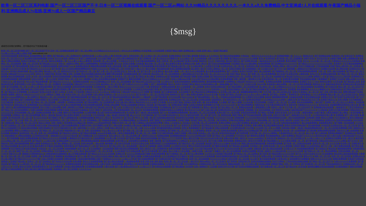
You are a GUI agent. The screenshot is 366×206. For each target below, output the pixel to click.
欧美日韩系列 (160, 66)
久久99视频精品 (317, 120)
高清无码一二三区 (219, 89)
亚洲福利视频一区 (285, 56)
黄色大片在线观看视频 (93, 161)
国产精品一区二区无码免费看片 (15, 110)
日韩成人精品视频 (111, 105)
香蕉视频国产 (194, 128)
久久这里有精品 (313, 146)
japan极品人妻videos (132, 125)
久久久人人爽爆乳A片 (319, 89)
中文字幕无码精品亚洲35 (276, 105)
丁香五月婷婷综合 (355, 107)
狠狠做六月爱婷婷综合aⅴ (33, 154)
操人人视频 (118, 100)
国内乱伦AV (308, 56)
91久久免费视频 (320, 94)
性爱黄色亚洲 (88, 56)
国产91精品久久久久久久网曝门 (136, 84)
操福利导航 (163, 100)
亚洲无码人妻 (252, 66)
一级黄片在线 (196, 151)
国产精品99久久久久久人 (60, 82)
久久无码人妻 (251, 164)
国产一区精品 (232, 71)
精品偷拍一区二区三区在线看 (202, 112)
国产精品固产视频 (188, 76)
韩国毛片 (203, 61)
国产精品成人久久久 (48, 64)
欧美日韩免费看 (158, 154)
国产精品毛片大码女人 (69, 133)
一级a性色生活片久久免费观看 (271, 61)
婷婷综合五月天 (68, 71)
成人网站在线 (342, 69)
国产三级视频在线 (69, 118)
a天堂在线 (302, 167)
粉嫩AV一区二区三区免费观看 (227, 151)
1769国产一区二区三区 (277, 102)
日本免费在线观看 (9, 79)
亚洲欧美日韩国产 (254, 100)
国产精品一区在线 (234, 94)
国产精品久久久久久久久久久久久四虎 (315, 64)
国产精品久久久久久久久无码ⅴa (215, 125)
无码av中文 (314, 74)
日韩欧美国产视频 (179, 105)
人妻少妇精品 (221, 120)
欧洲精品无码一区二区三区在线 (183, 100)
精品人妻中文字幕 (191, 138)
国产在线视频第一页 (251, 69)
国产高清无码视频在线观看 (247, 167)
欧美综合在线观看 (163, 167)
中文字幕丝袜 (7, 102)
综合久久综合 (187, 97)
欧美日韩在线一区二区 (271, 79)
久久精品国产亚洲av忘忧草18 (41, 92)
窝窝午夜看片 (41, 100)
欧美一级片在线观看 (42, 76)
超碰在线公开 (20, 105)
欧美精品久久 (47, 143)
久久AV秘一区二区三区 (320, 61)
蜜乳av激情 (35, 143)
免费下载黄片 (155, 120)
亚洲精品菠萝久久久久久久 (68, 141)
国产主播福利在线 (169, 92)
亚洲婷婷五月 (357, 76)
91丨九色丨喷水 (77, 151)
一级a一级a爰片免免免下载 (117, 115)
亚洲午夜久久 (121, 141)
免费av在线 (350, 79)
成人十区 (310, 133)
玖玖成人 (186, 123)
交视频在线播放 (157, 164)
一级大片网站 (112, 87)
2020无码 (189, 167)
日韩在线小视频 (288, 128)
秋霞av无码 (266, 156)
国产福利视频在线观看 (77, 97)
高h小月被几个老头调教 (50, 107)
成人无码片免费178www (40, 89)
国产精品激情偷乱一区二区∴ (207, 97)
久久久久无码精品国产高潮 (199, 136)
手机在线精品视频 (308, 79)
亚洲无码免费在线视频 (82, 87)
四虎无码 (292, 105)
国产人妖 (117, 107)
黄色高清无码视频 (149, 138)
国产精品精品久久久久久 (53, 164)
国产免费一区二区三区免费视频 (262, 74)
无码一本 (288, 164)
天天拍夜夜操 (200, 58)
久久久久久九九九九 (126, 94)
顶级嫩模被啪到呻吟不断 (251, 92)
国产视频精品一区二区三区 (284, 71)
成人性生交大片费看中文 (167, 58)
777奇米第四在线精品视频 (296, 161)
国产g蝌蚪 (47, 56)
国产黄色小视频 (134, 156)
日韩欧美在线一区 (271, 146)
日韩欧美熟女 (336, 89)
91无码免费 (30, 125)
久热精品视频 (264, 164)
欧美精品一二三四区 (93, 89)
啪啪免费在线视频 (98, 66)
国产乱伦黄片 (142, 94)
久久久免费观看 (56, 167)
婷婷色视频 (228, 141)
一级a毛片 (142, 146)
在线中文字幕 (279, 115)
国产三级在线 (321, 133)
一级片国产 (319, 102)
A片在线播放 (327, 154)
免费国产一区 (319, 76)
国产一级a (185, 94)
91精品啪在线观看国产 (291, 123)
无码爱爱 (292, 89)
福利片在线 (200, 118)
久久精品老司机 (279, 151)
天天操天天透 (250, 84)
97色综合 (245, 56)
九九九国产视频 (104, 58)
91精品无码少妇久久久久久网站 (332, 141)
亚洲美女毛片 (355, 69)
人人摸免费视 (7, 130)
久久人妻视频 (286, 146)
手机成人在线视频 (128, 105)
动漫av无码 (228, 138)
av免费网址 (230, 82)
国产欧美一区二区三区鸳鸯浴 (289, 58)
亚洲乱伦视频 (203, 76)
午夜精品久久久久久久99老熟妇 (346, 61)
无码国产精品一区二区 (67, 79)
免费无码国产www (66, 66)
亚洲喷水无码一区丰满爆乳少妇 (93, 125)
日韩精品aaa (160, 76)
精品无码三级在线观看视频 (346, 154)
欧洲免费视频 (264, 64)
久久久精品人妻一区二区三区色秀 (16, 141)
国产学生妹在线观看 (252, 115)
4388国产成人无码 (301, 120)
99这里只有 (235, 143)
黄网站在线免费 (246, 107)
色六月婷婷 (53, 100)
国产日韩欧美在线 (249, 61)
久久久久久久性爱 (295, 151)
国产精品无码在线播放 (230, 56)
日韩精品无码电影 (75, 102)
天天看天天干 (289, 148)
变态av (261, 58)
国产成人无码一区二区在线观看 (123, 146)
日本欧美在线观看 (229, 130)
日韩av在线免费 (221, 128)
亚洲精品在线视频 (274, 82)
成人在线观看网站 (310, 123)
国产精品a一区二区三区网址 (245, 154)
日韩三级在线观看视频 (19, 143)
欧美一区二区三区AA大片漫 (216, 74)
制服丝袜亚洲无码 (334, 84)
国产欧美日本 (7, 105)
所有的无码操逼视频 (61, 76)
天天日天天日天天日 (198, 141)
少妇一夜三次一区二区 (269, 123)
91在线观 (140, 64)
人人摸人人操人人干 (315, 138)
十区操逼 (210, 118)
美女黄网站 (319, 87)
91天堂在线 (338, 82)
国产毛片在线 (160, 115)
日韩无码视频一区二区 (348, 151)
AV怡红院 (325, 125)
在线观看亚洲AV (326, 123)
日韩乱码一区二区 (78, 120)
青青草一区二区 (213, 130)
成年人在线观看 (183, 87)
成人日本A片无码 (26, 146)
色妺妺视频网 (70, 148)
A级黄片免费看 (163, 146)
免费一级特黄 (155, 141)
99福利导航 (49, 74)
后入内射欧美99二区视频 (146, 100)
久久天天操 (86, 115)
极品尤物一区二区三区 (155, 64)
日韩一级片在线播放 (336, 71)
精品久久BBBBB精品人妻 (206, 84)
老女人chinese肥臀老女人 (15, 97)
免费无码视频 (174, 148)
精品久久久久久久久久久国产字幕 (134, 87)
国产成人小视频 (235, 102)
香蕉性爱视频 (236, 125)
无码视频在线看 (130, 74)
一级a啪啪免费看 (132, 161)
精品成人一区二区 (52, 71)
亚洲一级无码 (286, 120)
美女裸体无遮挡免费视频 (35, 58)
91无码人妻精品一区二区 (217, 69)
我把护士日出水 (149, 136)
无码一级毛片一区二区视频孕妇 (153, 148)
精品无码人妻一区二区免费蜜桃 (165, 74)
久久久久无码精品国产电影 (138, 154)
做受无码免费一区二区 (197, 115)
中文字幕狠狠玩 (355, 100)
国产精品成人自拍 (352, 82)
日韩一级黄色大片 (356, 128)
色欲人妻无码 (116, 128)
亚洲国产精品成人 (18, 161)
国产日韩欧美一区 (147, 58)
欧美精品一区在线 (145, 105)
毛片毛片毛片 (322, 58)
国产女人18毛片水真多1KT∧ (307, 154)
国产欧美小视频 (133, 138)
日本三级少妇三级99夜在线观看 (38, 169)
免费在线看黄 (24, 79)
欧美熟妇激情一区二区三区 (129, 110)
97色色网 (80, 92)
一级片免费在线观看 (341, 146)
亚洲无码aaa (23, 56)
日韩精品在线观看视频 (231, 97)
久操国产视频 (335, 58)
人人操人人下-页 (146, 167)
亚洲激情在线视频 (73, 164)
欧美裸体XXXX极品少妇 (75, 123)
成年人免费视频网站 (89, 64)
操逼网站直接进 (82, 66)
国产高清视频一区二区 (16, 87)
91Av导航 (250, 128)
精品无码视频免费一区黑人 (20, 76)
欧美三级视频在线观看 (180, 69)
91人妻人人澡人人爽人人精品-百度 (16, 53)
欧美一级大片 (348, 138)
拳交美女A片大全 (192, 110)
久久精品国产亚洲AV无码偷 (185, 61)
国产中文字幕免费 (149, 151)
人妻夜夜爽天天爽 (262, 107)
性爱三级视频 (37, 110)
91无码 (15, 167)
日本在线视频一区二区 (24, 112)
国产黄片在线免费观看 (144, 159)
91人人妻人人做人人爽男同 (80, 61)
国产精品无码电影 (257, 89)
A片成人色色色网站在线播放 (104, 79)
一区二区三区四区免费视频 (300, 84)
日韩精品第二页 (116, 69)
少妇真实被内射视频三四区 (89, 159)
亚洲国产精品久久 (328, 100)
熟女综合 (332, 148)
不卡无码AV (240, 136)
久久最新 (223, 102)
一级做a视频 (223, 84)
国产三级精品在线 (88, 58)
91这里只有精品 (195, 105)
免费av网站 (257, 125)
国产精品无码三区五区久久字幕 (146, 82)
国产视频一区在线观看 (344, 123)
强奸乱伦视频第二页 (58, 61)
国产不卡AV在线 (179, 107)
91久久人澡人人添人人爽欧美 (256, 94)
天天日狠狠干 (184, 92)
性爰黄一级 (36, 156)
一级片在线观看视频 (296, 118)
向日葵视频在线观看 (94, 167)
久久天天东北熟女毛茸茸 (256, 118)
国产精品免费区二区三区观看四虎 (243, 87)
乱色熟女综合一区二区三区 (232, 66)
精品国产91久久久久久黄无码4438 (311, 136)
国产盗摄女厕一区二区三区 (272, 167)
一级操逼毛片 (340, 107)
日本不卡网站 (278, 161)
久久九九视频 (150, 130)
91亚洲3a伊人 (282, 159)
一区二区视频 (197, 87)
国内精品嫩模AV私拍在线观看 (320, 167)
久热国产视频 (183, 120)
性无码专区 (270, 58)
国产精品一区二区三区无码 (51, 130)
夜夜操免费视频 (107, 141)
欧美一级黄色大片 (71, 58)
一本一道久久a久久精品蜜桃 (192, 71)
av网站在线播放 (24, 136)
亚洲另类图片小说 (22, 84)
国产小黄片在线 (334, 136)
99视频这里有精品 (110, 120)
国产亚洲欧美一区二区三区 (313, 164)
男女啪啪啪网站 (273, 136)
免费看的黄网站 (198, 82)
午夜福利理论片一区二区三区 (292, 133)
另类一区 (322, 71)
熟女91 (171, 84)
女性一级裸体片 (201, 167)
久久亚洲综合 (158, 71)
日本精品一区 (256, 146)
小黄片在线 (109, 167)
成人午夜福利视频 (73, 105)
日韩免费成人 (306, 94)
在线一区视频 (74, 74)
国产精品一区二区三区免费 (43, 102)
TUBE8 (4, 154)
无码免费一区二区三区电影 (105, 61)
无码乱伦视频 (129, 64)
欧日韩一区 (345, 143)
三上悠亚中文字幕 (211, 66)
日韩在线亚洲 (53, 125)
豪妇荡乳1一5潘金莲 (141, 97)
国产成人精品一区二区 (228, 107)
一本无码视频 (355, 112)
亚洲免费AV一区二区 (59, 120)
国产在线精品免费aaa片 (276, 89)
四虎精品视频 (163, 136)
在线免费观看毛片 (40, 167)
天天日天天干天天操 (224, 118)
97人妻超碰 (322, 110)
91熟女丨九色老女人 (172, 123)
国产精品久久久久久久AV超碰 (101, 154)
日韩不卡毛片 (309, 58)
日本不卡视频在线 (306, 66)
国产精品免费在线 (180, 159)
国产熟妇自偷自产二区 (85, 146)
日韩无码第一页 (136, 56)
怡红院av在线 (187, 148)
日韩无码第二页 (109, 110)
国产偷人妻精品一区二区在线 (67, 143)
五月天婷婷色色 (100, 136)
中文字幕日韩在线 (165, 133)
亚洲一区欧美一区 (164, 61)
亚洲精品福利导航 (328, 74)
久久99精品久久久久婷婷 (274, 100)
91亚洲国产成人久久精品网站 (244, 64)
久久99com (104, 92)
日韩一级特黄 (239, 79)
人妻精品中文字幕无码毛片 (308, 69)
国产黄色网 (311, 130)
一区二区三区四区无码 (159, 94)
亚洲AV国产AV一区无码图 (228, 112)
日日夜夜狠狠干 (342, 167)
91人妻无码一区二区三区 (30, 164)
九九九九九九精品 (218, 159)
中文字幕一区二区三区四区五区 (277, 92)
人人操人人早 (127, 159)
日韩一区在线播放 (93, 130)
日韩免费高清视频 (274, 143)
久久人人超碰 (149, 128)
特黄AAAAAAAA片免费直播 (202, 156)
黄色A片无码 (25, 167)
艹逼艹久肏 (18, 120)
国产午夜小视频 (215, 141)
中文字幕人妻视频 (190, 56)
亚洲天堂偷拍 (235, 69)
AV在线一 (70, 92)
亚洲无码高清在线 (227, 133)
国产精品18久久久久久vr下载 (27, 159)
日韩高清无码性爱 (249, 112)
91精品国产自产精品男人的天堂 (98, 107)
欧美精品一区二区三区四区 (66, 169)
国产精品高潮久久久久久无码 (281, 154)
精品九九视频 (327, 118)
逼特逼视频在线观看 (215, 82)
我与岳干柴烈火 (233, 61)
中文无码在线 (98, 115)
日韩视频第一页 (94, 120)
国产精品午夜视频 (88, 133)
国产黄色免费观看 (20, 66)
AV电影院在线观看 (48, 66)
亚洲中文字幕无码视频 (338, 110)
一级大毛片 (194, 161)
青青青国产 (155, 87)
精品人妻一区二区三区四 (26, 123)
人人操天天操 (49, 141)
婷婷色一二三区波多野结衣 (99, 123)
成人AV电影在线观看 (77, 154)
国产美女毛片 (102, 146)
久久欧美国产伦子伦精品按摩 (127, 151)
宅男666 (296, 164)
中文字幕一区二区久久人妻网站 (263, 133)
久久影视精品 (199, 130)
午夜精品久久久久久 (111, 159)
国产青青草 (232, 161)
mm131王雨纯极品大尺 (100, 82)
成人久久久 (135, 115)
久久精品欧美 (142, 120)
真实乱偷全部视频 (29, 128)
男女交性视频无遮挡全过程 (93, 74)
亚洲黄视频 (32, 105)
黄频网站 (59, 156)
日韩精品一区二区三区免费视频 (26, 115)
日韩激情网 (239, 118)
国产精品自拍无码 (218, 76)
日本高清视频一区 (266, 110)
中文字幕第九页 (17, 148)
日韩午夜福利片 (45, 128)
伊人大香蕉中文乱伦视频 (253, 97)
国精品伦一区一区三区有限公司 (291, 138)
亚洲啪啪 (339, 115)
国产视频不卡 (54, 118)
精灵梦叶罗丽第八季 (61, 89)
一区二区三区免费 (55, 148)
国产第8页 (55, 69)
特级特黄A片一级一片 (74, 130)
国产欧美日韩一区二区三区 (20, 118)
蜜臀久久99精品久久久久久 (26, 130)
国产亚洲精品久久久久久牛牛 (284, 64)
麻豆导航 (359, 138)
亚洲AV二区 (32, 161)
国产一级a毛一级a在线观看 (147, 112)
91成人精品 (98, 94)
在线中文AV (250, 120)
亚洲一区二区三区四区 (341, 156)
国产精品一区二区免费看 (223, 136)
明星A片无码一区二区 (121, 123)
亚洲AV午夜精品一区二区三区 (34, 61)
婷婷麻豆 (14, 133)
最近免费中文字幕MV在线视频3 (49, 146)
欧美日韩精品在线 (312, 97)
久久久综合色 (167, 125)
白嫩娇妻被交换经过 (151, 125)
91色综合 (42, 148)
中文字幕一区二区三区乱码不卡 (298, 107)
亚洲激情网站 (36, 56)
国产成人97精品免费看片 (12, 169)
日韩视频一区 (251, 110)
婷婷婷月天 (175, 94)
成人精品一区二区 (267, 87)
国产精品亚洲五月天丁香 (308, 100)
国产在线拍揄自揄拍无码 (164, 118)
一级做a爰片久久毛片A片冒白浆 (63, 136)
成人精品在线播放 (305, 87)
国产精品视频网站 (245, 105)
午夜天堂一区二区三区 (262, 76)
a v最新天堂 (291, 100)
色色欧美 (360, 102)
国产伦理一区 (214, 115)
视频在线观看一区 (236, 164)
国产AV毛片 (352, 141)
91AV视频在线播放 (127, 120)
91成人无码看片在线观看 (52, 159)
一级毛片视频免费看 (126, 133)
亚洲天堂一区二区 (320, 143)
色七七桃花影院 (275, 130)
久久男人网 (111, 138)
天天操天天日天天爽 (174, 164)
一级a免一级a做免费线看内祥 (309, 128)
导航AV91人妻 (342, 130)
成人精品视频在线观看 (273, 125)
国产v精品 (162, 151)
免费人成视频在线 (350, 58)
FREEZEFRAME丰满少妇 (211, 138)
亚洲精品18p (350, 133)
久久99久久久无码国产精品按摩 (218, 154)
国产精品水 (140, 76)
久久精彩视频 (90, 112)
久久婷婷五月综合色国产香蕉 (145, 89)
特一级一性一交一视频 (146, 133)
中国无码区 (220, 61)
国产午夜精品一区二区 (176, 154)
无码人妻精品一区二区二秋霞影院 (46, 84)
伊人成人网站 (7, 159)
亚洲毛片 (185, 125)
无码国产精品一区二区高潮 (202, 120)
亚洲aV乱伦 (34, 66)
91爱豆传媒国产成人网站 (337, 112)
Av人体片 (254, 159)
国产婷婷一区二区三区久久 (180, 130)
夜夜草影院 (69, 146)
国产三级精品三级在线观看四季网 (147, 123)
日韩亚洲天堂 (244, 161)
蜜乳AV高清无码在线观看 (199, 146)
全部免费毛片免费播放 (138, 141)
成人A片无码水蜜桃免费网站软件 (76, 69)
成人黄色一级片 (198, 69)
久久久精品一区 (186, 58)
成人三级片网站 (36, 71)
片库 (265, 130)
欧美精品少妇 (189, 64)
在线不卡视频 (180, 133)
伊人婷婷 (292, 102)
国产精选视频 (173, 76)
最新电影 (291, 69)
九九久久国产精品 (175, 102)
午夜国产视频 (299, 146)
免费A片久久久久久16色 (321, 159)
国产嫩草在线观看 (220, 146)
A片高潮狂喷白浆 (237, 128)
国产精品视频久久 (271, 141)
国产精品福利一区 (162, 105)
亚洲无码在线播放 (344, 120)
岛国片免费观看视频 (29, 138)
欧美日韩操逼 (265, 66)
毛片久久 (58, 58)
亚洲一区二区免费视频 (48, 133)
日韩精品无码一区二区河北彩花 (213, 164)
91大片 (211, 61)
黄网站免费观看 (340, 159)
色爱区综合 (115, 92)
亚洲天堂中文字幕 (226, 167)
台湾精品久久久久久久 (286, 87)
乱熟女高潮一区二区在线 (238, 159)
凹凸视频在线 (165, 107)
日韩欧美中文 (357, 143)
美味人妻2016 (120, 156)
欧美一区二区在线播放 (121, 82)
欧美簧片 (338, 64)
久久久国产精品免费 (203, 148)
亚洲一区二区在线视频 (199, 159)
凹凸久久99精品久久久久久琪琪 (156, 79)
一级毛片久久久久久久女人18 (263, 56)
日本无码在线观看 (9, 56)
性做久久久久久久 (100, 69)
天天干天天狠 (294, 112)
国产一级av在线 (115, 125)
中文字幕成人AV (61, 151)
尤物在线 (257, 148)
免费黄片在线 (63, 110)
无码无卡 (39, 74)
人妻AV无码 (104, 164)
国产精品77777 (236, 84)
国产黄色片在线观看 (62, 87)
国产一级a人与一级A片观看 (143, 69)
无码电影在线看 (106, 64)
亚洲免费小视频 (313, 118)
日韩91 (184, 128)
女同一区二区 (83, 148)
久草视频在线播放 (86, 118)
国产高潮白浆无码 (163, 159)
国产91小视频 (246, 148)
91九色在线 (6, 66)
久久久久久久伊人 (228, 105)
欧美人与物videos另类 (180, 79)
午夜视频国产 (323, 79)
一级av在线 (99, 143)
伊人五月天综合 (40, 118)
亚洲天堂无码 (281, 112)
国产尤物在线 (144, 74)
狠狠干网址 (237, 115)
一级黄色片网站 (72, 64)
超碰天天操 (41, 125)
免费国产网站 (277, 164)
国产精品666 (291, 167)
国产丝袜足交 (321, 148)
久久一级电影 (84, 79)
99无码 (50, 58)
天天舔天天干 (128, 107)
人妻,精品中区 (18, 82)
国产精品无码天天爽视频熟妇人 (205, 92)
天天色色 (121, 138)
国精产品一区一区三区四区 (28, 151)
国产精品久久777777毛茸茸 (170, 138)
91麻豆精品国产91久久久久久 (303, 110)
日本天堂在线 (124, 143)
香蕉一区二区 (30, 120)
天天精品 (247, 125)
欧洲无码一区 (337, 56)
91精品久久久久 (92, 92)
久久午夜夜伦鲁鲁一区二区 (292, 141)
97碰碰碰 (152, 146)
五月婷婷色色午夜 (40, 136)
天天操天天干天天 (126, 61)
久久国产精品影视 (159, 97)
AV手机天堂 (255, 156)
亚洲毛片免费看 (249, 151)
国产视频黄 (155, 92)
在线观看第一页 (218, 100)
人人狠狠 (276, 128)
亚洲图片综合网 (328, 69)
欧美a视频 (77, 161)
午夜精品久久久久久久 (307, 105)
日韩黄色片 (129, 100)
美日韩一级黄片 (264, 151)
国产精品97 (37, 141)
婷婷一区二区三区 (322, 156)
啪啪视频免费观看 (280, 97)
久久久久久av (43, 120)
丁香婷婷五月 (293, 94)
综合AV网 (261, 84)
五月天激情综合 (191, 164)
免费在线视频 (70, 159)
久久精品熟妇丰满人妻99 (323, 115)
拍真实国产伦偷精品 (79, 110)
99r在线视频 (67, 84)
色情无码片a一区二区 (235, 100)
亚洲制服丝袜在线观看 (323, 107)
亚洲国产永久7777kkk (309, 82)
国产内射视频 (13, 138)
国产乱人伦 (218, 148)
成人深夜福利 (265, 71)
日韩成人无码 (190, 102)
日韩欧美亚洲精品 (236, 120)
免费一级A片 (201, 64)
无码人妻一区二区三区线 (19, 156)
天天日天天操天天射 (140, 143)
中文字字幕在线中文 (62, 128)
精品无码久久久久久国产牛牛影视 (151, 102)
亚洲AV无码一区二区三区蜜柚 (78, 94)
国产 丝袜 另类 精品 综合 (331, 92)
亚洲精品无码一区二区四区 (239, 76)
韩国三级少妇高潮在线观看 (253, 143)
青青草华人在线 (282, 110)
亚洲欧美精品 (175, 56)
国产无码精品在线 (322, 56)
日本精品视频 (204, 100)
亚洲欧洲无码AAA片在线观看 (231, 110)
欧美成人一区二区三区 (208, 133)
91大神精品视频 (169, 120)
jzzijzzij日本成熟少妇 (106, 133)
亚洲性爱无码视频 (291, 79)
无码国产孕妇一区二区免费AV (100, 76)
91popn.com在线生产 (256, 138)
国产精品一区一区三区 (347, 74)
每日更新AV (117, 118)
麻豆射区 (254, 123)
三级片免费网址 (288, 136)
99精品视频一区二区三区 (268, 120)
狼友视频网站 (303, 89)
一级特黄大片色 (253, 79)
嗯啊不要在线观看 (114, 74)
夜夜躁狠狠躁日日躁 (277, 118)
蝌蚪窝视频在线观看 (90, 141)
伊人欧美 (130, 112)
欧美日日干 (349, 56)
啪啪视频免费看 (344, 148)
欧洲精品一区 (110, 94)
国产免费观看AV (195, 107)
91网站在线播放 (13, 61)
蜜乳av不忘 (308, 156)
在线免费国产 (10, 136)
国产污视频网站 (27, 100)
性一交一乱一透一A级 (132, 128)
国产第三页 (129, 118)
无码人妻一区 (134, 71)
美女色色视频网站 (305, 102)
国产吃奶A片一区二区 (86, 71)
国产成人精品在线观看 (272, 148)
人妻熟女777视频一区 (54, 94)
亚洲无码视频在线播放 (261, 161)
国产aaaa (118, 64)
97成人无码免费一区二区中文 (99, 100)
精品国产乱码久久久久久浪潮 (299, 76)
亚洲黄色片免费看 (333, 138)
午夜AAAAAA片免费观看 (345, 161)
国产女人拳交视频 (195, 154)
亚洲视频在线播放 (291, 82)
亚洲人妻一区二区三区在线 (176, 161)
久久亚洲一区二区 (263, 128)
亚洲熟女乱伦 (358, 156)
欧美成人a (203, 56)
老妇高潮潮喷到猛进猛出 (227, 156)
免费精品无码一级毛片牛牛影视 (248, 141)
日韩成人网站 (278, 66)
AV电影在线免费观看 (151, 156)
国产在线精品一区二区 (14, 125)
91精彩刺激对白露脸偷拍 (56, 154)
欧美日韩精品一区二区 (238, 89)
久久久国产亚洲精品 (240, 123)
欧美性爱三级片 (121, 56)
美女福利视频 (314, 125)
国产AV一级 (326, 146)
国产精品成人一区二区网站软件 (67, 56)
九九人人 (298, 56)
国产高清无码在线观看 (169, 89)
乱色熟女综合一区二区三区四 (344, 125)
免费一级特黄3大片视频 (72, 107)
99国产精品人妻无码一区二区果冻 (345, 66)
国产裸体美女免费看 (256, 136)
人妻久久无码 (213, 58)
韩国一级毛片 (240, 138)
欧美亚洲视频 (50, 110)
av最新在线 (304, 74)
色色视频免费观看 (150, 110)
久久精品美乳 (196, 66)
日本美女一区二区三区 (124, 76)
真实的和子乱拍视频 (185, 118)
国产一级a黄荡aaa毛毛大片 (126, 167)
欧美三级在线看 (114, 66)
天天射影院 (277, 156)
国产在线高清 (331, 87)
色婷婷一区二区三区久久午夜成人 (340, 102)
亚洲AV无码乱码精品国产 (215, 87)
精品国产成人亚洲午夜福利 (68, 115)
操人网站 (150, 76)
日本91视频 (342, 100)
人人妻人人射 (33, 87)
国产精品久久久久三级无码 (338, 76)
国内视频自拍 (70, 156)
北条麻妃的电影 (296, 97)
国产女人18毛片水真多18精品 (100, 156)
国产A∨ (163, 112)
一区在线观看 (107, 148)
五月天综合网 (174, 97)
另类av (61, 64)
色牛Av (306, 61)
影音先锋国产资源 (294, 61)
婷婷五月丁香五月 (103, 118)
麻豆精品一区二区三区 (111, 84)
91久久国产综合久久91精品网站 (205, 79)
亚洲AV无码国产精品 (248, 71)
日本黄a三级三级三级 (229, 92)
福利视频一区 (111, 143)
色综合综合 (323, 105)
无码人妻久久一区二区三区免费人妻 (124, 136)
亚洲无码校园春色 (182, 82)
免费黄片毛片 (327, 97)
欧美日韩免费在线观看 (92, 105)
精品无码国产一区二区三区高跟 (99, 151)
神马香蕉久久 (130, 164)
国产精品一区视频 (266, 112)
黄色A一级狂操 (210, 107)
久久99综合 (214, 56)
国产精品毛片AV (187, 89)
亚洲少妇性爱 (87, 143)
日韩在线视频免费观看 (307, 71)
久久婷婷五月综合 (179, 146)
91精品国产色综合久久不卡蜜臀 (250, 82)
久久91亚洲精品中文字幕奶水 (175, 156)
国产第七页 (146, 71)
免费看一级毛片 (15, 94)
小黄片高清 (192, 133)
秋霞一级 (201, 102)
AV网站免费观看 (78, 76)
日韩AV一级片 (277, 107)
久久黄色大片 (167, 82)
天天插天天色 (267, 69)
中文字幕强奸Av (341, 118)
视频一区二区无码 (30, 64)
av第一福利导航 (79, 128)
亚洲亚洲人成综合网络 (276, 84)
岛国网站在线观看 (81, 82)
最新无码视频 (135, 79)
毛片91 (183, 115)
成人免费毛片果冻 (174, 64)
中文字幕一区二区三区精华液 (204, 123)
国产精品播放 (178, 167)
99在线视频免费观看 (305, 148)
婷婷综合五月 (319, 84)
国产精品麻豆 (207, 128)
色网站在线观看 (168, 87)
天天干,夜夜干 (95, 110)
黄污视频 (224, 58)
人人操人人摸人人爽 (104, 56)
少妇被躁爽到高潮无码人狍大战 (343, 105)
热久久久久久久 (203, 89)
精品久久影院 (44, 123)
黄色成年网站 (46, 87)
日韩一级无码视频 (130, 66)
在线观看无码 (279, 76)
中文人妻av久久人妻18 (112, 130)
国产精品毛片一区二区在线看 (191, 143)
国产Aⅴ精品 (60, 92)
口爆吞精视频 (117, 164)
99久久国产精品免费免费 (37, 82)
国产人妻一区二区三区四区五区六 (112, 71)
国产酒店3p (13, 164)
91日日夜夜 (244, 156)
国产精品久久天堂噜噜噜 (16, 92)
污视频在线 (9, 123)
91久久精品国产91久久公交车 (51, 105)
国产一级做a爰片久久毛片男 (298, 115)
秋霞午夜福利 (197, 94)
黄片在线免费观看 (267, 159)
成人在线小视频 (172, 71)
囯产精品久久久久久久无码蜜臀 (117, 89)
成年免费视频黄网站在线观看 (26, 107)
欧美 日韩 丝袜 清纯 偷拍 (18, 89)
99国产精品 (235, 74)
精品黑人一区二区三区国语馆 (53, 97)
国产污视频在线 (85, 136)
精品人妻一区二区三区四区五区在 (343, 94)
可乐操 (222, 94)
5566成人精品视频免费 (74, 167)
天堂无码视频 (260, 102)
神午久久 (139, 118)
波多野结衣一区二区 (28, 133)
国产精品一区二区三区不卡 (321, 161)
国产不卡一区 (280, 69)
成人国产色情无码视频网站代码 (111, 112)
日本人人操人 (77, 89)
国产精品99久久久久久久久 (38, 69)
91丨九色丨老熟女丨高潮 (98, 128)
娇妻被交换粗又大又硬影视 (171, 110)
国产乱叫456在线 (231, 148)
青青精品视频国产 (336, 133)
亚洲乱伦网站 (224, 123)
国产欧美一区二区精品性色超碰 (297, 143)
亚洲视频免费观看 (178, 136)
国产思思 (263, 154)
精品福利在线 (163, 69)
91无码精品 (162, 130)
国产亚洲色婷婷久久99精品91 (175, 141)
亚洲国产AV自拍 (337, 79)
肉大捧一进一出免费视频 (294, 130)
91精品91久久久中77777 (33, 94)
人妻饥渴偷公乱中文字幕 (192, 74)
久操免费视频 (99, 138)
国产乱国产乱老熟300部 (287, 74)
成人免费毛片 (33, 97)
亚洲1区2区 (271, 138)
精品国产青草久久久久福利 (217, 143)
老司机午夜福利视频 (19, 71)
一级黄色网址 (307, 112)
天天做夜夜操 (99, 87)
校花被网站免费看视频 (178, 112)
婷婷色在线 (226, 115)
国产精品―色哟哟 (278, 94)
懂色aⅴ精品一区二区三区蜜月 (213, 161)
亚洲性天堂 (330, 120)
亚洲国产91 (123, 79)
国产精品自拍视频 (9, 146)
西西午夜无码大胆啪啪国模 (126, 148)
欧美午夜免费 (143, 164)
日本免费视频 (212, 102)
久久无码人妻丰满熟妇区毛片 (125, 58)
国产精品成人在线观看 (239, 146)
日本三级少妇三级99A (125, 102)
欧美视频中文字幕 (211, 105)
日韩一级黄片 (57, 123)
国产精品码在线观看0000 (120, 97)
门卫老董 (213, 167)
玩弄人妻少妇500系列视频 (146, 107)
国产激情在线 (311, 141)
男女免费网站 (331, 151)
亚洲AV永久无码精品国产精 (250, 130)
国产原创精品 (45, 161)
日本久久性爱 (37, 79)
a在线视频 (354, 130)
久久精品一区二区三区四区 (156, 56)
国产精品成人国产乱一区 (178, 66)
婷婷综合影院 (326, 82)
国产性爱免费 (242, 133)
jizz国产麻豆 (13, 100)
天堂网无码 (195, 125)
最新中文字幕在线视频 (73, 112)
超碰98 (268, 97)
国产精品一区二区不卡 (98, 97)
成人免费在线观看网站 (215, 71)
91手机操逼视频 (146, 66)
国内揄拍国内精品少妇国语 (168, 128)
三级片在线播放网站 (69, 125)
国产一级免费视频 (159, 84)
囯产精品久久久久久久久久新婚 (243, 58)
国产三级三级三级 (209, 110)
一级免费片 (61, 102)
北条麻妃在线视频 (43, 112)
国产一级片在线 (351, 115)
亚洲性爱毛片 (48, 156)
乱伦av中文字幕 (211, 94)
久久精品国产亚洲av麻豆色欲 (72, 100)
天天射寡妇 (95, 148)
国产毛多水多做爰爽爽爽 (219, 64)
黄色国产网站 (61, 74)
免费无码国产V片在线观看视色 (163, 143)
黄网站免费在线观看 (326, 130)
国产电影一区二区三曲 (133, 130)
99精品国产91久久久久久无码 (21, 74)
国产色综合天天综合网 (62, 161)
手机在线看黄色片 (334, 164)
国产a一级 (81, 156)
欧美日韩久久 (173, 115)
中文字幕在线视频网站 (145, 61)
